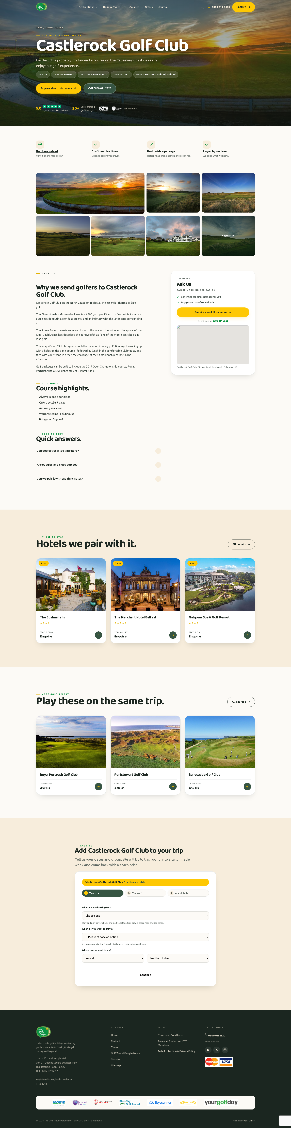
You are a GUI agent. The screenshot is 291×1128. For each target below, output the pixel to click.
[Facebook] (208, 1050)
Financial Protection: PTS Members (172, 1043)
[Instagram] (225, 1050)
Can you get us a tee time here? (58, 450)
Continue (145, 974)
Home (39, 27)
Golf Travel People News (125, 1053)
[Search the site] (202, 7)
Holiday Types (111, 7)
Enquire (241, 6)
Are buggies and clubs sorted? (57, 464)
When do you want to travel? (98, 928)
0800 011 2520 (221, 7)
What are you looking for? (96, 907)
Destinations (86, 7)
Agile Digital (249, 1121)
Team (114, 1047)
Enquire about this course (56, 88)
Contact (115, 1041)
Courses (134, 7)
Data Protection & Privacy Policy (176, 1051)
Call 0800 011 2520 (99, 88)
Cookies (115, 1059)
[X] (216, 1050)
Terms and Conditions (170, 1035)
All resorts (239, 544)
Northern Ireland (47, 151)
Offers (149, 7)
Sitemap (116, 1065)
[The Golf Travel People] (41, 7)
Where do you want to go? (96, 950)
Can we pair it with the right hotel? (60, 478)
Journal (163, 7)
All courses (239, 701)
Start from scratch (134, 882)
